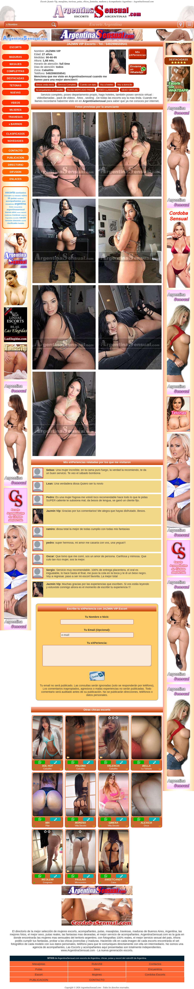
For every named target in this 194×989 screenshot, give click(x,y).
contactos (21, 192)
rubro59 (22, 218)
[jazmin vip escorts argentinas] (97, 19)
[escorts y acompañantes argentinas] (97, 894)
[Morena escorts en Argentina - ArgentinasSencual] (80, 795)
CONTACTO (96, 979)
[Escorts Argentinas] (15, 485)
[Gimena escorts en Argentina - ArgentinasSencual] (113, 795)
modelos (20, 198)
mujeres (24, 215)
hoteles (21, 223)
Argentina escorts (11, 218)
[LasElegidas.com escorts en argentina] (15, 341)
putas (14, 198)
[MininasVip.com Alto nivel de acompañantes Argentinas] (15, 378)
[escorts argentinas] (178, 54)
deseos (18, 196)
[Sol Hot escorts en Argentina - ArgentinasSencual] (47, 738)
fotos (11, 207)
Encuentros (155, 969)
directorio (17, 220)
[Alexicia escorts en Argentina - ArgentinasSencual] (146, 795)
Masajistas (38, 964)
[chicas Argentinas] (15, 629)
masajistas (9, 204)
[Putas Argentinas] (178, 393)
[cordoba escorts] (15, 522)
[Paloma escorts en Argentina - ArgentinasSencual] (80, 738)
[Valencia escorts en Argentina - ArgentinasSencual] (113, 738)
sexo (23, 201)
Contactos (155, 964)
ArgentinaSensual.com (144, 1)
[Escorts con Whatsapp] (178, 100)
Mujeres (97, 974)
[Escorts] (15, 267)
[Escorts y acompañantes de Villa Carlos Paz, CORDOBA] (178, 287)
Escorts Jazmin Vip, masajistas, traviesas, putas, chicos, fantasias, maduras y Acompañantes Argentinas (86, 1)
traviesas (16, 215)
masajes (8, 196)
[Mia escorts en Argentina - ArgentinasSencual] (47, 795)
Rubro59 (97, 964)
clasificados (12, 223)
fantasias (8, 220)
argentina (20, 203)
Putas (38, 969)
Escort (39, 974)
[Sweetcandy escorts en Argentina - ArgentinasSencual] (113, 852)
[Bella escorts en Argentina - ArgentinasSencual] (146, 738)
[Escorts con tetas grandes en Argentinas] (178, 430)
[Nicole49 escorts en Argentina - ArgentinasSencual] (47, 852)
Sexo (97, 969)
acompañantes (13, 201)
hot (13, 196)
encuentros (18, 207)
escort (23, 212)
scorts (23, 220)
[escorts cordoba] (97, 924)
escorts (10, 192)
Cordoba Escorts (155, 974)
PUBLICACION (39, 979)
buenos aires (10, 212)
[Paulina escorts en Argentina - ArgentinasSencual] (80, 852)
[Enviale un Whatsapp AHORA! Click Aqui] (137, 74)
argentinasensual (16, 209)
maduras (8, 215)
